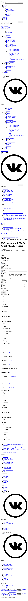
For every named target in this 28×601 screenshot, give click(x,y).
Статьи (8, 15)
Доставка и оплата (10, 10)
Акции (5, 17)
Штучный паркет (10, 41)
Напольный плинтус (11, 62)
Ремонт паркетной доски (9, 220)
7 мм (10, 384)
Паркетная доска (10, 39)
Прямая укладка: (3, 284)
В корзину (3, 292)
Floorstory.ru (3, 589)
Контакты (5, 19)
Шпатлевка (12, 61)
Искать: (2, 2)
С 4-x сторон (12, 376)
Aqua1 (10, 360)
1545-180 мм (12, 387)
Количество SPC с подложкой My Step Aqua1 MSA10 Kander (17, 275)
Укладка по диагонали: (3, 287)
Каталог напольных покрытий (10, 237)
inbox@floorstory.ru (8, 523)
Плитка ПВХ (9, 44)
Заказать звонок (4, 28)
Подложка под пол (8, 199)
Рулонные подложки (14, 50)
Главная (5, 235)
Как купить (9, 9)
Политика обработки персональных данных (13, 590)
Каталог (5, 5)
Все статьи (3, 223)
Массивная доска (10, 42)
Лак (10, 57)
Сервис (8, 13)
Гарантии (8, 11)
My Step (11, 352)
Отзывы (5, 18)
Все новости (4, 233)
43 (9, 364)
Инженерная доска (11, 40)
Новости (8, 14)
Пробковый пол (10, 46)
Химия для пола (7, 200)
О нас (4, 6)
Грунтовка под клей (14, 53)
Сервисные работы (8, 208)
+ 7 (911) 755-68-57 (5, 27)
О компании (9, 32)
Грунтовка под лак (13, 54)
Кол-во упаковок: (3, 272)
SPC (10, 372)
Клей (10, 55)
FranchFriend (12, 592)
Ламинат (8, 37)
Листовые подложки (14, 49)
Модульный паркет (11, 45)
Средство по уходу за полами (16, 59)
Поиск (20, 2)
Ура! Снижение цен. (8, 227)
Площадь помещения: (4, 281)
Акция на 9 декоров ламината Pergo (12, 230)
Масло (10, 58)
